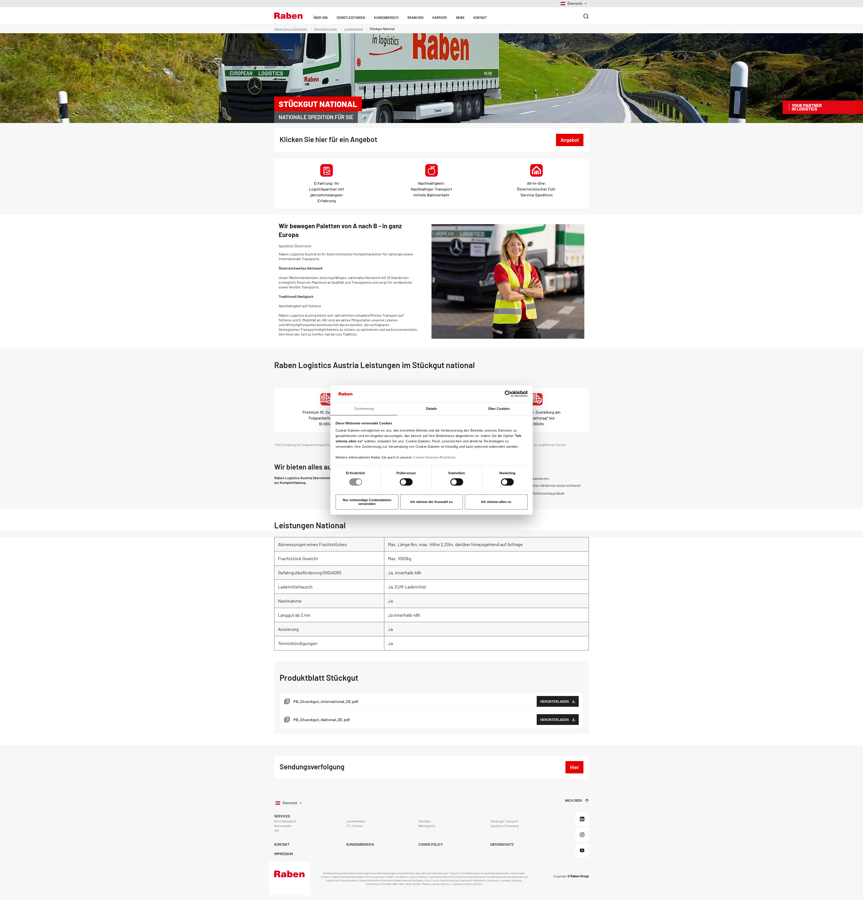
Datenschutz (502, 844)
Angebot (570, 140)
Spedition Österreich (504, 826)
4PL (277, 830)
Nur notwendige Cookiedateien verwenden (367, 502)
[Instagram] (582, 834)
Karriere (439, 18)
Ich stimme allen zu (496, 502)
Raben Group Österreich (290, 29)
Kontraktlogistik (285, 821)
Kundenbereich (386, 18)
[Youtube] (582, 850)
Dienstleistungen (351, 18)
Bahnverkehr (283, 826)
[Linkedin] (582, 819)
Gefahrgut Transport (504, 821)
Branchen (415, 18)
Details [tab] (431, 408)
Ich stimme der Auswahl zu (431, 502)
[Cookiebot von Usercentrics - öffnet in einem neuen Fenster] (508, 394)
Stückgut (424, 821)
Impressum (283, 854)
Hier (574, 767)
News (460, 18)
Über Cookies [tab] (499, 408)
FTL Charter (354, 826)
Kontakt (480, 18)
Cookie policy (430, 844)
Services (282, 816)
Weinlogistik (426, 826)
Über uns (320, 18)
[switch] (406, 482)
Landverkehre (353, 29)
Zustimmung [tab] (364, 408)
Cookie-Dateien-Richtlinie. (435, 457)
